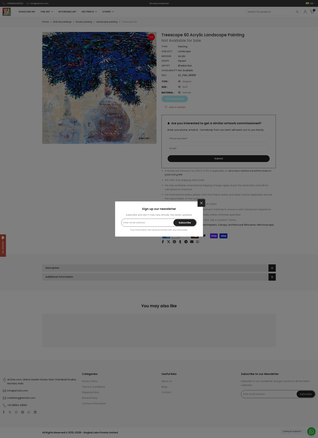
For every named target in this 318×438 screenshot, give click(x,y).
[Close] (201, 203)
